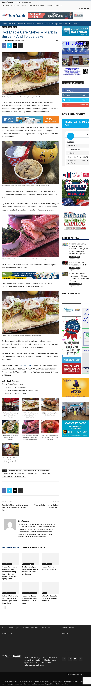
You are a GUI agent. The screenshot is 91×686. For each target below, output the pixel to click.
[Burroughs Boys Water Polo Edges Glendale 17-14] (65, 270)
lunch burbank (7, 477)
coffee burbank (45, 474)
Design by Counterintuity (75, 675)
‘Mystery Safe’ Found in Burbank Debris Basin (46, 507)
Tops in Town (46, 629)
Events (44, 594)
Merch (13, 30)
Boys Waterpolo (75, 274)
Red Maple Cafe (25, 367)
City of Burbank (7, 565)
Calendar (49, 5)
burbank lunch (32, 474)
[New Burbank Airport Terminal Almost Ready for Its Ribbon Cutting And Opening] (30, 560)
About (64, 629)
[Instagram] (82, 8)
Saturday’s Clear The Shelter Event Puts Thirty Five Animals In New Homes (15, 508)
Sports (29, 24)
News (11, 24)
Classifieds (22, 30)
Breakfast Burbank (15, 472)
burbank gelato (20, 474)
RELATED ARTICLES (11, 548)
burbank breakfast (30, 472)
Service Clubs (7, 634)
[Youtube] (88, 8)
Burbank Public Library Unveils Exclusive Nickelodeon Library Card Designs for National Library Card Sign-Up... (78, 255)
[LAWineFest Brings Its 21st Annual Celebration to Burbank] (50, 589)
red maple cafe (20, 477)
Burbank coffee (8, 474)
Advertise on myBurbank (36, 5)
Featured (48, 24)
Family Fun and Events (9, 594)
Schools (38, 24)
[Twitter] (85, 8)
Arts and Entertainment (29, 594)
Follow (85, 95)
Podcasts (6, 30)
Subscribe (84, 105)
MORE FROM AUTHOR (34, 548)
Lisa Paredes (8, 40)
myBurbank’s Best (61, 24)
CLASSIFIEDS (58, 5)
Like (71, 91)
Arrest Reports (46, 565)
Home (5, 24)
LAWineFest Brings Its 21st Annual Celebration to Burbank (50, 599)
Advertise (65, 634)
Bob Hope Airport (27, 565)
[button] (86, 24)
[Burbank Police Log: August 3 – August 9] (50, 560)
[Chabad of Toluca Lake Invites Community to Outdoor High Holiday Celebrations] (10, 589)
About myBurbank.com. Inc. (10, 5)
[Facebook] (79, 8)
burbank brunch (43, 472)
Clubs (74, 24)
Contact (24, 5)
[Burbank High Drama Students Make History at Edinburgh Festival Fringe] (30, 589)
